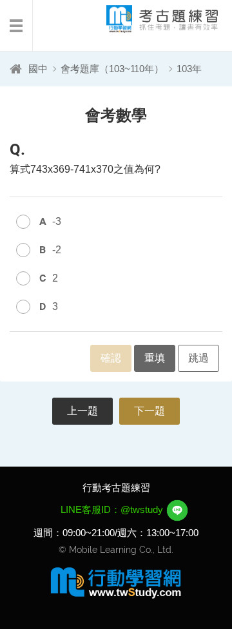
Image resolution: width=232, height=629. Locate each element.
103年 (189, 68)
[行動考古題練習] (151, 19)
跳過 (198, 358)
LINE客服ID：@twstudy (113, 509)
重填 (154, 358)
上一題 (82, 410)
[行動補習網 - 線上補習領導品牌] (116, 582)
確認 (111, 358)
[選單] (16, 26)
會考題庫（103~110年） (112, 68)
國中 (38, 68)
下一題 (149, 410)
